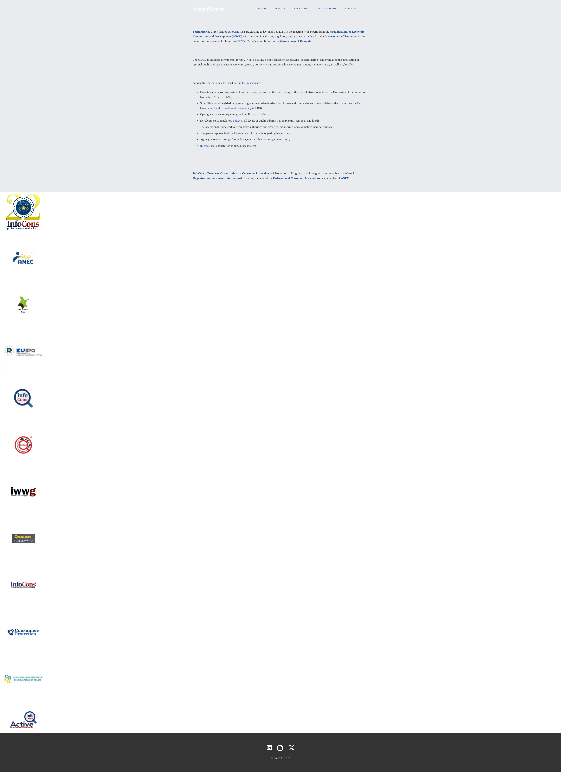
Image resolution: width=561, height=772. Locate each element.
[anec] (23, 241)
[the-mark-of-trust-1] (23, 288)
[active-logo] (23, 708)
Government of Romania (340, 36)
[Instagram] (280, 748)
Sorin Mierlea (201, 31)
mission (251, 82)
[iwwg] (23, 475)
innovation (282, 139)
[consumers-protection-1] (23, 615)
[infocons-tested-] (23, 428)
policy (236, 120)
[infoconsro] (23, 381)
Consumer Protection (255, 173)
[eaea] (23, 662)
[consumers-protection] (23, 568)
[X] (291, 748)
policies (215, 64)
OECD (240, 41)
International (207, 145)
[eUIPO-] (23, 334)
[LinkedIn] (269, 748)
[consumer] (23, 521)
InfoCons (233, 31)
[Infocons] (23, 194)
